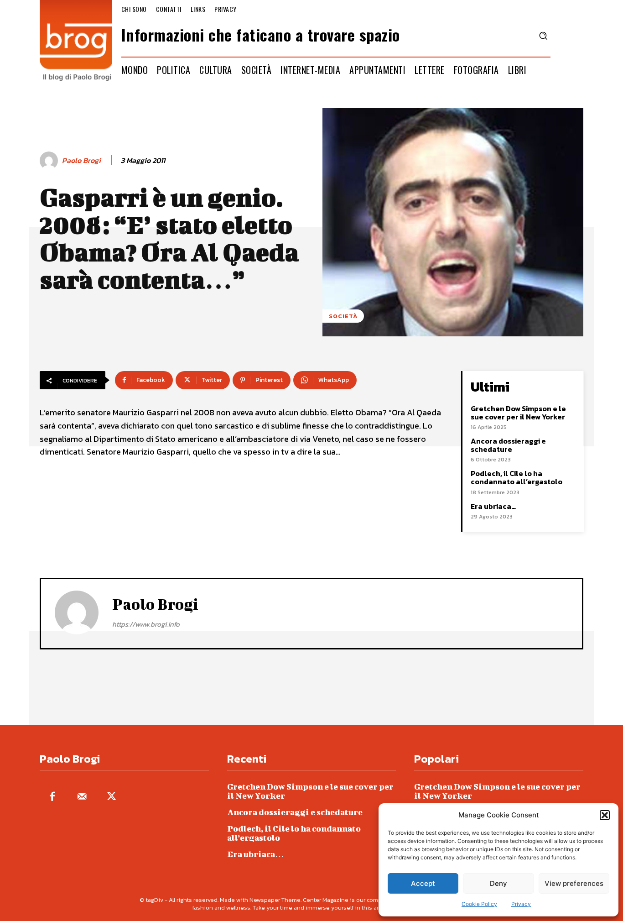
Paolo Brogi (81, 160)
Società (343, 316)
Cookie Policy (479, 903)
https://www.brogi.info (146, 624)
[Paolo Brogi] (50, 161)
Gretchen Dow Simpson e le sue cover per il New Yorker (518, 412)
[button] (604, 815)
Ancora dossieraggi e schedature (508, 445)
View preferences (574, 883)
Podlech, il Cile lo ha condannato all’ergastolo (516, 477)
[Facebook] (52, 797)
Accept (423, 883)
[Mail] (81, 797)
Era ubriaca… (493, 506)
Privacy (521, 903)
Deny (498, 883)
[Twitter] (111, 797)
